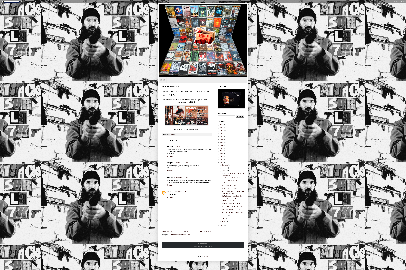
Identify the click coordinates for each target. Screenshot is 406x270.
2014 (222, 157)
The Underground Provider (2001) (232, 196)
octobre (224, 171)
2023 (222, 131)
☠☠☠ (162, 80)
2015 (222, 154)
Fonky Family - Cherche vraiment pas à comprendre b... (233, 192)
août (223, 219)
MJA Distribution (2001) (229, 185)
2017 (222, 148)
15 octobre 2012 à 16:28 (181, 146)
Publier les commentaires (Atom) (180, 235)
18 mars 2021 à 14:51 (179, 191)
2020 (222, 139)
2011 (222, 225)
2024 (222, 128)
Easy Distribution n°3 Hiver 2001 (232, 209)
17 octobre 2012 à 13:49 (181, 163)
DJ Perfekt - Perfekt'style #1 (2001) (232, 206)
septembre (225, 216)
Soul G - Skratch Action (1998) (231, 178)
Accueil (186, 231)
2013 (222, 160)
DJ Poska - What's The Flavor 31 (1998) (231, 182)
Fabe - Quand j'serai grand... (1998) (232, 212)
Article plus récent (167, 231)
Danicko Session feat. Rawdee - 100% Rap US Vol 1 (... (231, 200)
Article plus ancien (205, 231)
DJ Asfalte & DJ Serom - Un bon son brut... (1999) (233, 174)
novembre (225, 168)
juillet (224, 222)
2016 (222, 151)
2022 (222, 134)
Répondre (170, 156)
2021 (222, 136)
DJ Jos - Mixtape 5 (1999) (229, 188)
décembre (225, 165)
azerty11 (169, 191)
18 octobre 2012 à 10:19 (181, 177)
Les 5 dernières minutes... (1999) (231, 203)
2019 (222, 142)
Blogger (206, 256)
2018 (222, 145)
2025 (222, 125)
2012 (222, 162)
